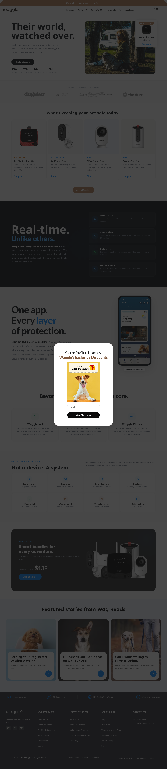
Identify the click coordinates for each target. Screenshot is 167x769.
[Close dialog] (108, 347)
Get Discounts (83, 415)
